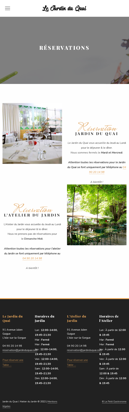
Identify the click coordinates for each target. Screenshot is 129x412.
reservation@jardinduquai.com (20, 350)
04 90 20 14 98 (32, 258)
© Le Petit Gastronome (114, 401)
